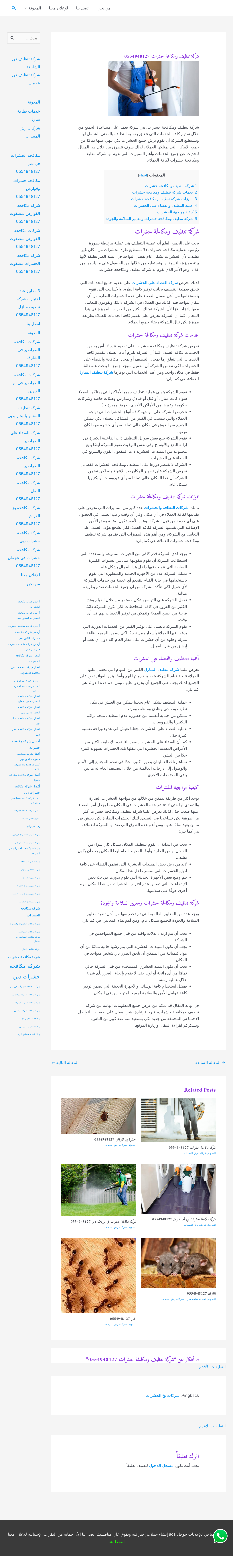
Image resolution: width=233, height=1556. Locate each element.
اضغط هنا (116, 1541)
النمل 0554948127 (123, 1319)
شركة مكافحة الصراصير (29, 931)
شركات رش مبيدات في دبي (27, 842)
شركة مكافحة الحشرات (30, 911)
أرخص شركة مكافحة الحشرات (28, 604)
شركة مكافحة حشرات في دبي (25, 986)
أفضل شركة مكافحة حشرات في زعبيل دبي (25, 800)
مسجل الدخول (161, 1465)
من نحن (104, 8)
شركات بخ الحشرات (162, 1395)
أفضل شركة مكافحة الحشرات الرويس (26, 688)
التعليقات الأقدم (212, 1366)
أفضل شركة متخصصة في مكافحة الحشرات (25, 670)
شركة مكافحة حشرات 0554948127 (192, 1148)
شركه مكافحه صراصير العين (27, 1010)
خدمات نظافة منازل (196, 1298)
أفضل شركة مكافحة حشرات (26, 744)
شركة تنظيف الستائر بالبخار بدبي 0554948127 (24, 415)
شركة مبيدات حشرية (29, 901)
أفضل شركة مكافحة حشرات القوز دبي (28, 756)
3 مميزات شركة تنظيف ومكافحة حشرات (164, 198)
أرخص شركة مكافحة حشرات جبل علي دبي (24, 646)
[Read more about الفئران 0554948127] (178, 1262)
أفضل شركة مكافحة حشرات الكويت (27, 766)
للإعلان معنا (58, 8)
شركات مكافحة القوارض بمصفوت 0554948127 (25, 238)
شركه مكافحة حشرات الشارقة (27, 1003)
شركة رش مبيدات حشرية (28, 885)
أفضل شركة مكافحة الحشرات (26, 681)
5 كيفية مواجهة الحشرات (177, 212)
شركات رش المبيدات (195, 1153)
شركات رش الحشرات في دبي (26, 834)
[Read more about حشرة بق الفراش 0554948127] (98, 1115)
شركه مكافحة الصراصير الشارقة (25, 994)
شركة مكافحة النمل (31, 949)
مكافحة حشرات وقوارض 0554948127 (26, 188)
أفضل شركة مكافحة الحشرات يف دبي (29, 710)
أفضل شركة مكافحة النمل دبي (26, 732)
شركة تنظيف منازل (30, 869)
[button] (14, 8)
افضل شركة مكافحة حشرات (27, 810)
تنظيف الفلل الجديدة (31, 818)
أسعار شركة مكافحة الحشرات (27, 658)
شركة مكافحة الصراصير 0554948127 (28, 465)
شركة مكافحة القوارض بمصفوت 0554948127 (25, 213)
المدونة (35, 8)
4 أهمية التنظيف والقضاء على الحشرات (165, 205)
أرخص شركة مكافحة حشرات (24, 625)
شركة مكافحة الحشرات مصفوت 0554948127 (25, 263)
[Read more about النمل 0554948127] (98, 1275)
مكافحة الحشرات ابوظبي (29, 1027)
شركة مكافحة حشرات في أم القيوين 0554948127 (184, 1219)
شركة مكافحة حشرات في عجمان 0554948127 (24, 557)
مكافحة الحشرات (30, 1018)
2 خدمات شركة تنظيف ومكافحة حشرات (164, 192)
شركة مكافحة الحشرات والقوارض (24, 923)
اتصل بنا (83, 8)
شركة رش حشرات (31, 877)
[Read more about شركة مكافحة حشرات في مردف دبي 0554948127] (98, 1189)
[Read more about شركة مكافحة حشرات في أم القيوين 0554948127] (178, 1188)
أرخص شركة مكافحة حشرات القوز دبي (27, 635)
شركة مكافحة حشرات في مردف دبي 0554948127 (103, 1222)
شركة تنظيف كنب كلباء (30, 862)
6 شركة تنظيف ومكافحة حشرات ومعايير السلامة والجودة (151, 218)
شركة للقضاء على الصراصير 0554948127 (25, 440)
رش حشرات (33, 826)
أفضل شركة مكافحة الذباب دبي (25, 721)
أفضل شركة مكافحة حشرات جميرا (24, 777)
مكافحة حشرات (29, 1034)
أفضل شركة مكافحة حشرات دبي (27, 789)
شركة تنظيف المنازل (161, 669)
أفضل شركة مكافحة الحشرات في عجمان (29, 699)
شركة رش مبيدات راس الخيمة (26, 893)
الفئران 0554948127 (201, 1294)
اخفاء (143, 175)
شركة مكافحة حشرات (24, 957)
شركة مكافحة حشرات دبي (24, 971)
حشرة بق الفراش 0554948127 (115, 1140)
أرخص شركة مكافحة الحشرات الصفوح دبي (28, 615)
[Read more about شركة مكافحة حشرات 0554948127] (178, 1119)
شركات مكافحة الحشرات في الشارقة (24, 851)
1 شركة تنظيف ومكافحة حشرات (171, 185)
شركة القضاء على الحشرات (155, 282)
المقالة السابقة (210, 1062)
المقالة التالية (64, 1062)
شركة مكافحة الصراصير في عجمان (27, 939)
